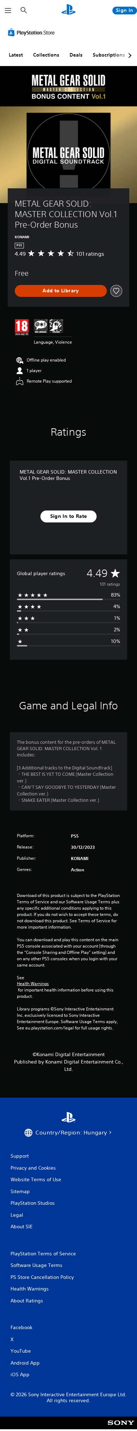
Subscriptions (109, 55)
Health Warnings (33, 984)
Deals (76, 55)
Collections (46, 55)
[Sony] (121, 1428)
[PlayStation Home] (68, 10)
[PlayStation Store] (33, 32)
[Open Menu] (8, 10)
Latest (16, 55)
